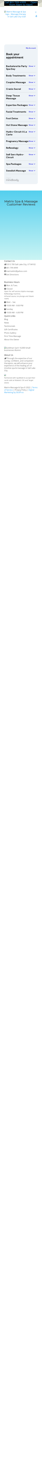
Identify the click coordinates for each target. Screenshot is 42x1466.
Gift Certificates (11, 329)
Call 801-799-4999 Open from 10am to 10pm (21, 3)
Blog (6, 319)
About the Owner (11, 339)
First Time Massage (12, 336)
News (6, 322)
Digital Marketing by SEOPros (19, 391)
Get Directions (12, 274)
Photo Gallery (10, 333)
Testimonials (9, 326)
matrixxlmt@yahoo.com (16, 271)
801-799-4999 (12, 267)
